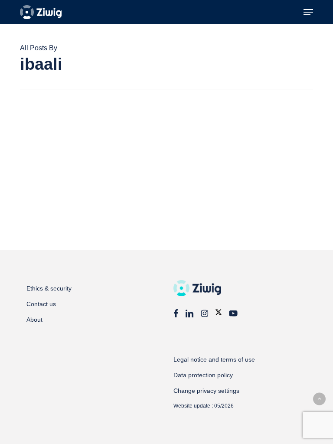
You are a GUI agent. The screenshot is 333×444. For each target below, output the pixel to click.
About (34, 319)
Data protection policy (203, 375)
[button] (308, 12)
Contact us (41, 303)
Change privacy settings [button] (206, 390)
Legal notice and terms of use (214, 359)
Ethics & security (49, 288)
